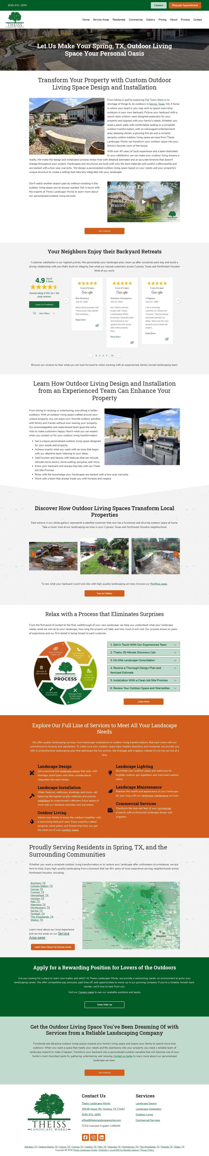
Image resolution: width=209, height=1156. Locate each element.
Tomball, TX (38, 913)
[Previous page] (90, 355)
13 (112, 355)
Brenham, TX (38, 883)
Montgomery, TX (40, 907)
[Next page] (119, 355)
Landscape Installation (148, 1109)
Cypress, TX (37, 892)
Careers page (86, 992)
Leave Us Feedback (44, 304)
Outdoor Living (144, 1114)
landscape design (70, 771)
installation (44, 800)
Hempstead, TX (39, 895)
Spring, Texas (157, 104)
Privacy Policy (147, 1150)
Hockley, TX (37, 898)
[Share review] (97, 326)
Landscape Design (146, 1103)
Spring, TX (37, 910)
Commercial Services (148, 1120)
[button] (33, 554)
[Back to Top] (201, 1148)
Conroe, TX (37, 889)
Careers (158, 5)
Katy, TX (35, 901)
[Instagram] (93, 1137)
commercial (164, 808)
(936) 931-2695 (17, 5)
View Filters (44, 313)
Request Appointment (185, 5)
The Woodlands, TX (42, 917)
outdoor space (70, 830)
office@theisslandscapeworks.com (101, 1120)
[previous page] (66, 300)
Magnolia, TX (38, 904)
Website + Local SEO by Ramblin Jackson (119, 1150)
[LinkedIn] (101, 1137)
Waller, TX (37, 920)
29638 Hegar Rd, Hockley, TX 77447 (103, 1109)
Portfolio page (158, 584)
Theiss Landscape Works (96, 1103)
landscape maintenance (155, 795)
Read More (81, 320)
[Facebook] (85, 1137)
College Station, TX (42, 886)
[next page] (178, 300)
